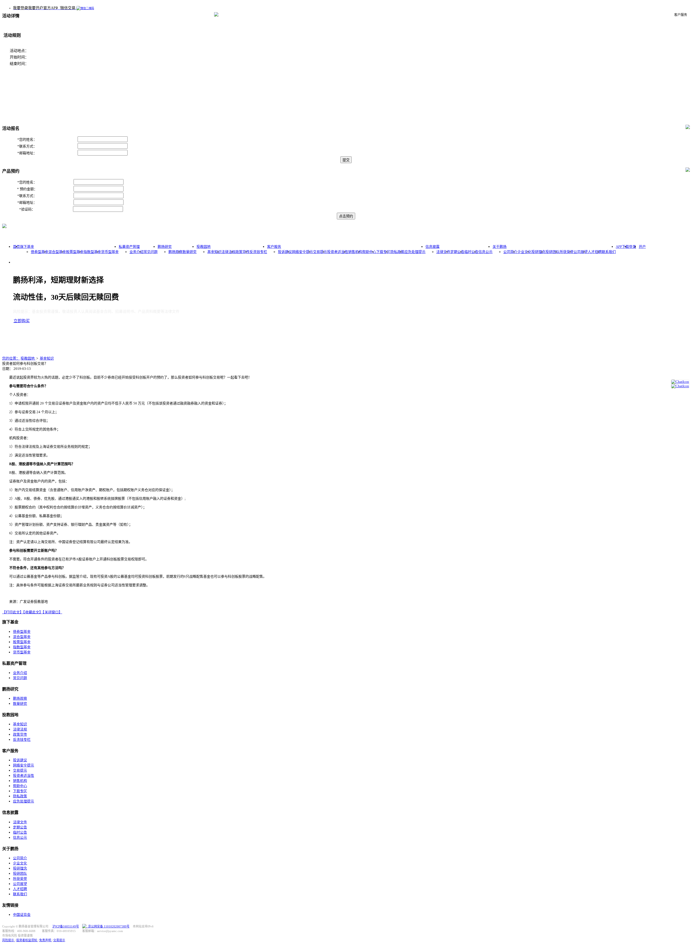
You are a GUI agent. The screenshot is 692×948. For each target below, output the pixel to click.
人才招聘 (595, 252)
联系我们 (609, 252)
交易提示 (320, 252)
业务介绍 (136, 252)
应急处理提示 (414, 252)
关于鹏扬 (500, 247)
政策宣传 (242, 252)
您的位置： (11, 358)
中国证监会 (22, 915)
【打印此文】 (12, 612)
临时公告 (471, 252)
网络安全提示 (302, 252)
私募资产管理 (129, 247)
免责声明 (45, 940)
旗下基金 (27, 247)
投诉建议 (285, 252)
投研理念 (538, 252)
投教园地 (204, 247)
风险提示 (8, 940)
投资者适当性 (337, 252)
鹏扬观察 (175, 252)
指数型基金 (92, 252)
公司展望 (581, 252)
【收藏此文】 (33, 612)
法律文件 (443, 252)
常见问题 (151, 252)
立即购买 (22, 321)
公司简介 (510, 252)
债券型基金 (39, 252)
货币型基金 (110, 252)
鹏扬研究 (165, 247)
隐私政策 (397, 252)
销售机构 (355, 252)
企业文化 (524, 252)
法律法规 (228, 252)
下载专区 (383, 252)
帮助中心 (369, 252)
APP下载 (622, 247)
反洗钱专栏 (258, 252)
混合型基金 (57, 252)
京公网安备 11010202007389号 (107, 926)
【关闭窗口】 (52, 612)
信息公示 (485, 252)
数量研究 (189, 252)
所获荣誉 (567, 252)
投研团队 (552, 252)
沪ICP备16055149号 (65, 926)
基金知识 (214, 252)
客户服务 (274, 247)
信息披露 (432, 247)
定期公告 (457, 252)
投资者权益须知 (27, 940)
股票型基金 (75, 252)
